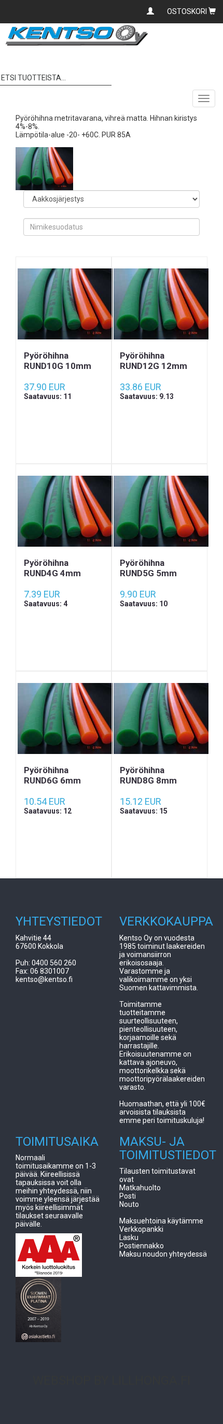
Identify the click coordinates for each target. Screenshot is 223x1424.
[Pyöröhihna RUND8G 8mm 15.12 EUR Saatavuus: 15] (159, 718)
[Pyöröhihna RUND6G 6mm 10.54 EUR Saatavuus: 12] (63, 718)
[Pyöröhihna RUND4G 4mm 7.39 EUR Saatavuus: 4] (63, 511)
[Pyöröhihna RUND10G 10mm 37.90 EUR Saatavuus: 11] (63, 303)
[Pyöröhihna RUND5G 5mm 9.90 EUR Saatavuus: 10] (159, 511)
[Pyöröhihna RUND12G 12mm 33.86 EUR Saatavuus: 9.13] (159, 303)
